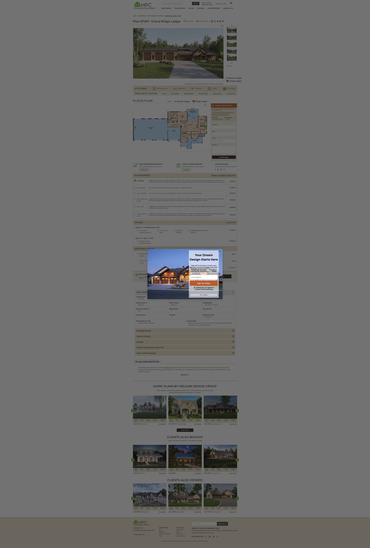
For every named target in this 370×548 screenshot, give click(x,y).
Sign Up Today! (203, 283)
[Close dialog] (220, 251)
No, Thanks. (204, 295)
